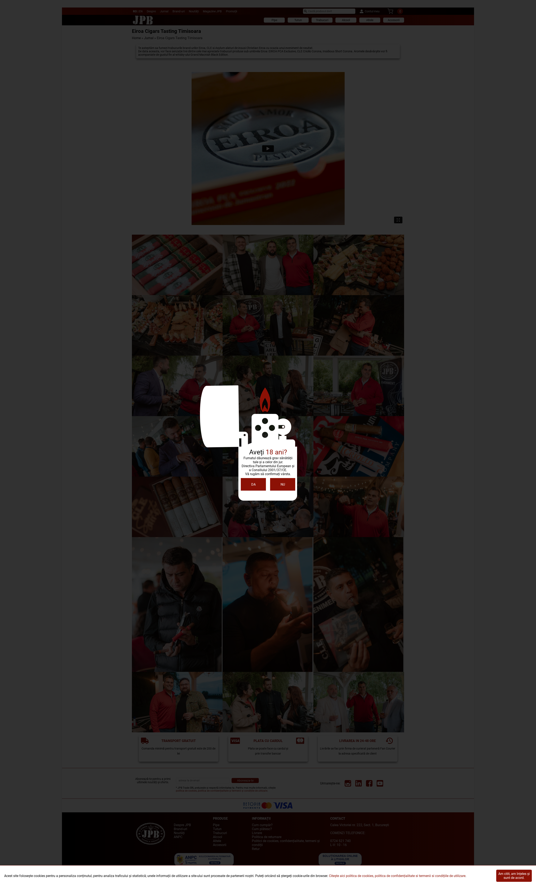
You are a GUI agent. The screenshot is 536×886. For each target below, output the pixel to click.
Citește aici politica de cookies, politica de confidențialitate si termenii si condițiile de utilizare (397, 876)
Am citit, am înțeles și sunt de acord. (514, 876)
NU (283, 484)
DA (253, 484)
